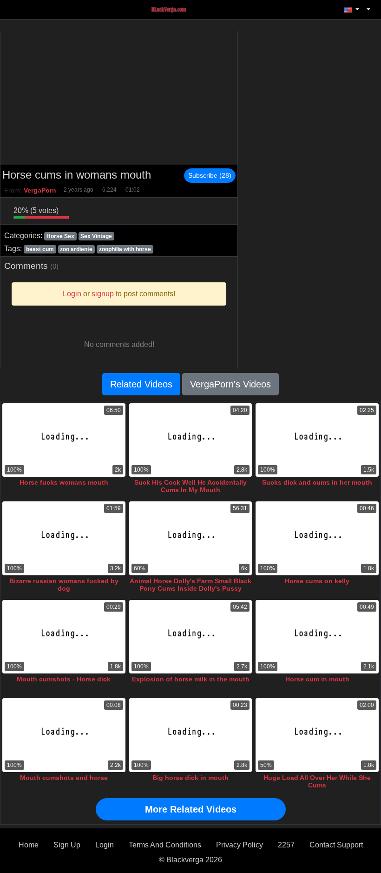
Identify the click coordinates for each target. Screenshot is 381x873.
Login (104, 845)
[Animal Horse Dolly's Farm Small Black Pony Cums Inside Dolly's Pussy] (190, 538)
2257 (286, 845)
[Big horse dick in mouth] (190, 735)
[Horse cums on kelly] (317, 538)
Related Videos (141, 384)
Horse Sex (60, 236)
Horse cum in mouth (317, 679)
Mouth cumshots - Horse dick (64, 679)
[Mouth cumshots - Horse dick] (63, 637)
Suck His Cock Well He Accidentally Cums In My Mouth (190, 486)
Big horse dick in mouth (190, 777)
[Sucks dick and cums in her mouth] (317, 440)
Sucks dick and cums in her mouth (317, 482)
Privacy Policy (239, 845)
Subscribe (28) (209, 175)
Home (29, 845)
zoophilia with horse (125, 249)
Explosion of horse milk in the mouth (191, 679)
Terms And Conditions (165, 845)
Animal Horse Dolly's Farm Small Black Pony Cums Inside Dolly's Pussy (190, 584)
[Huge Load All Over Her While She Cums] (317, 735)
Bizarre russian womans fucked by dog (63, 584)
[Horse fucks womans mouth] (63, 440)
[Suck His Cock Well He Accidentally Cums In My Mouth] (190, 440)
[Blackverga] (174, 9)
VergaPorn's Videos (230, 384)
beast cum (40, 249)
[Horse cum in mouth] (317, 637)
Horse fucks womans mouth (64, 482)
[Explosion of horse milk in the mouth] (190, 637)
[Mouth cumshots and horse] (63, 735)
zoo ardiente (76, 249)
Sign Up (66, 845)
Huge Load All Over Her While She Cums (317, 781)
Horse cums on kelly (317, 581)
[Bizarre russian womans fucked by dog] (63, 538)
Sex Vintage (96, 236)
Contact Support (336, 845)
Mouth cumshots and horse (64, 777)
